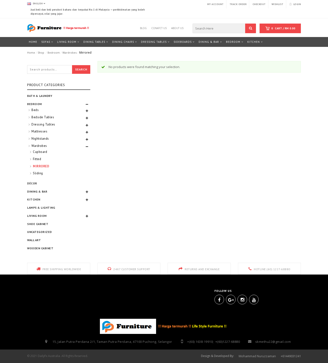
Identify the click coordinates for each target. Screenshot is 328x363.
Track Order (238, 4)
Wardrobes (69, 52)
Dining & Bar (37, 191)
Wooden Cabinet (40, 248)
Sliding (38, 173)
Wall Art (34, 240)
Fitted (37, 159)
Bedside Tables (42, 117)
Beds (35, 110)
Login (297, 4)
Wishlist (278, 4)
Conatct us (159, 27)
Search (81, 69)
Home (31, 52)
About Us (177, 27)
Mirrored (41, 166)
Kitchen (33, 199)
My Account (215, 4)
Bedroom (54, 52)
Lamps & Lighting (41, 207)
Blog (143, 27)
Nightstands (40, 139)
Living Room (37, 216)
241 (298, 356)
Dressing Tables (43, 124)
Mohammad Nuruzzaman (257, 356)
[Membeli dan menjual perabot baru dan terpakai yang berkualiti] (58, 28)
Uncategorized (39, 232)
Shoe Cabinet (37, 224)
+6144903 (287, 356)
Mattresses (39, 131)
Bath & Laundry (39, 96)
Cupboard (40, 152)
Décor (32, 183)
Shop (41, 52)
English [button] (37, 3)
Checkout (259, 4)
